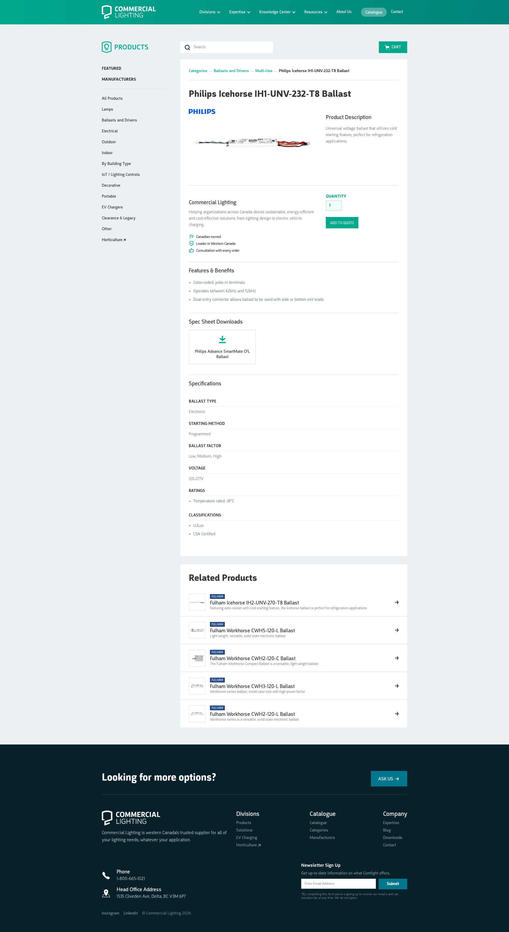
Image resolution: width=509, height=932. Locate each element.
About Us (344, 12)
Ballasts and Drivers (231, 71)
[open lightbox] (253, 140)
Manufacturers (322, 838)
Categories (198, 71)
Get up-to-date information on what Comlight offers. (345, 873)
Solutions (244, 830)
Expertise (391, 823)
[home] (131, 12)
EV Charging (246, 838)
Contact (397, 12)
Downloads (392, 838)
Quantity (336, 196)
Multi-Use (264, 71)
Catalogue (374, 12)
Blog (387, 830)
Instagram (110, 913)
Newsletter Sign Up (320, 865)
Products (243, 823)
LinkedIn (131, 913)
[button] (210, 12)
